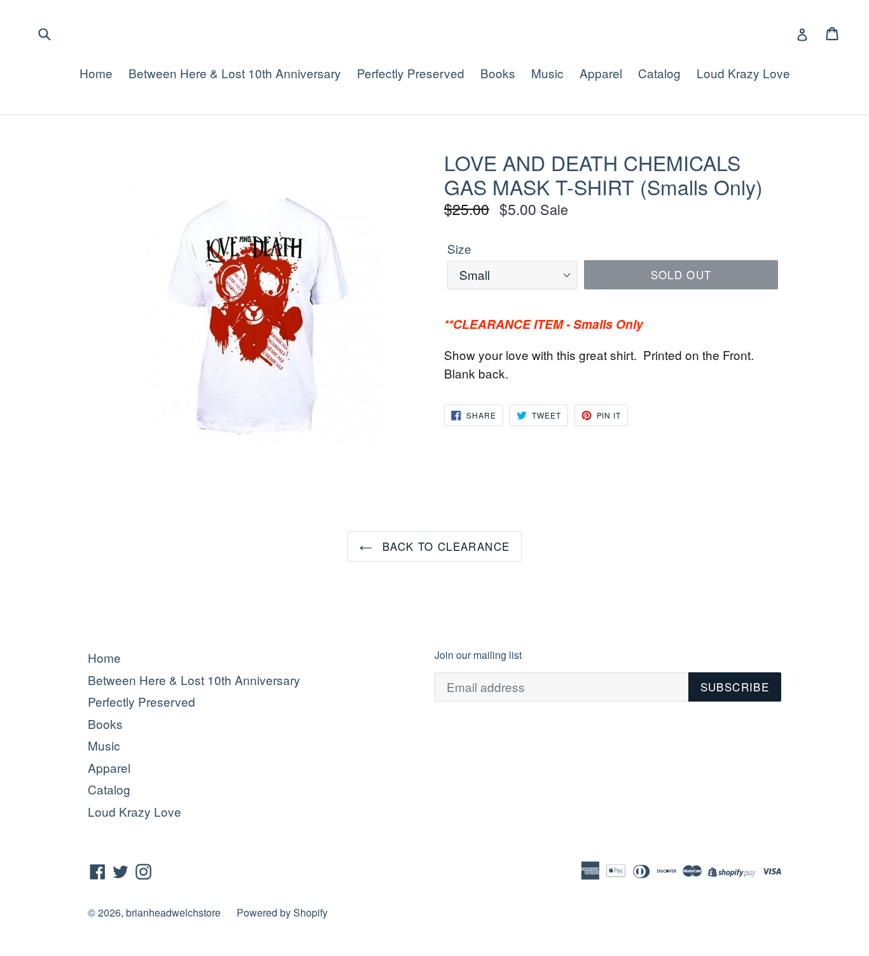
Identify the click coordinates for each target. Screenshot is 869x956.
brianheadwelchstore (173, 912)
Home (96, 72)
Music (547, 72)
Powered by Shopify (282, 912)
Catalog (659, 72)
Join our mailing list (478, 655)
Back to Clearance (444, 546)
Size (459, 248)
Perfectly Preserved (410, 72)
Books (497, 72)
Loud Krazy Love (743, 72)
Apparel (601, 72)
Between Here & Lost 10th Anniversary (235, 72)
